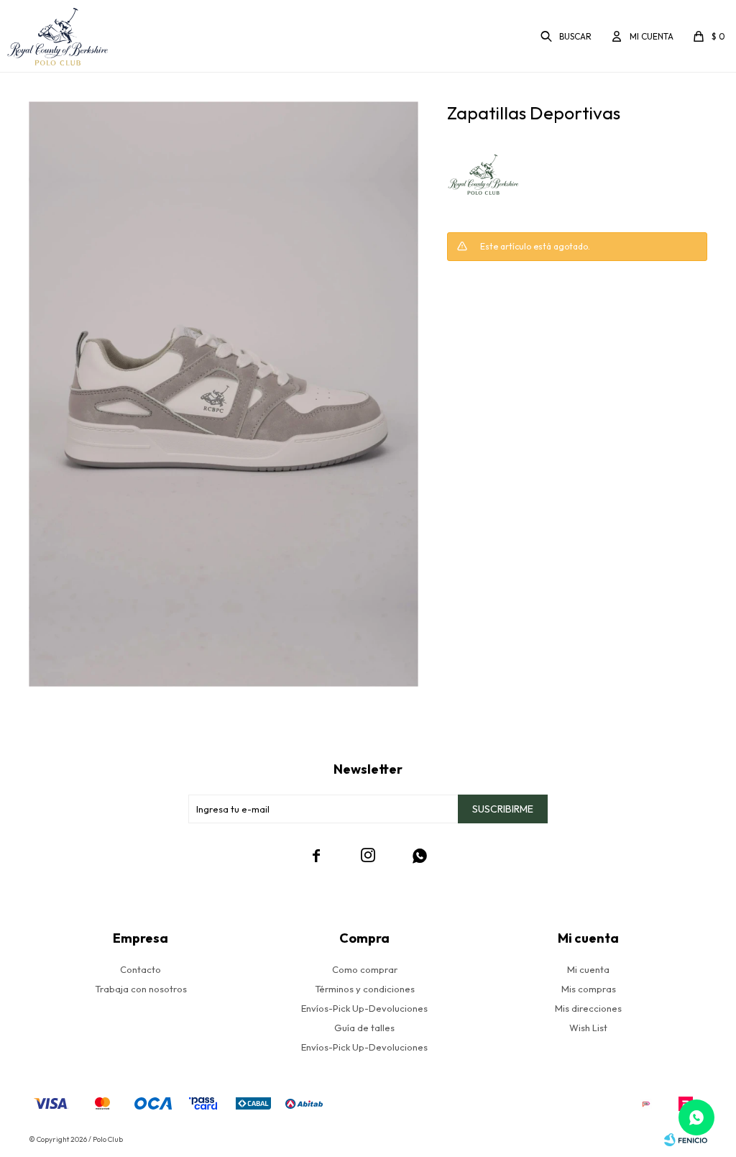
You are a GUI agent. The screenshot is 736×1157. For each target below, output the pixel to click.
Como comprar (364, 969)
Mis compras (588, 988)
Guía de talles (364, 1027)
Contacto (140, 969)
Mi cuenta (588, 969)
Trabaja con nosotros (141, 988)
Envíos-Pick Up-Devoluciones (364, 1008)
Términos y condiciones (365, 988)
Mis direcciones (588, 1008)
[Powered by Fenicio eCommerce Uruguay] (685, 1140)
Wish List (588, 1027)
